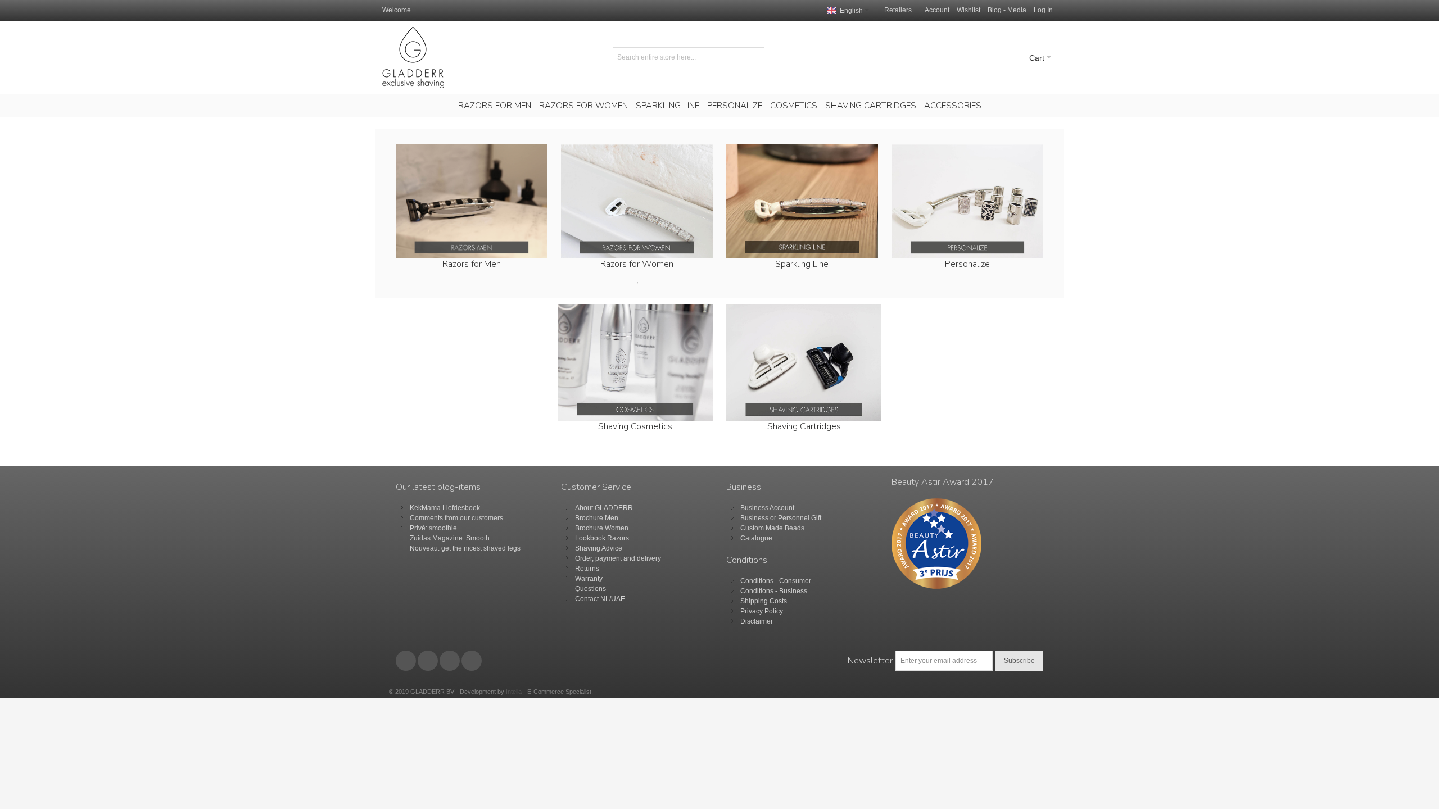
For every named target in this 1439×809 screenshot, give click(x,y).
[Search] (754, 57)
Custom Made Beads (772, 528)
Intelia (514, 691)
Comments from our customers (456, 518)
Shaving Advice (598, 548)
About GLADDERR (604, 508)
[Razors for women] (637, 201)
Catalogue (756, 538)
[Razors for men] (471, 201)
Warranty (589, 579)
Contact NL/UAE (600, 599)
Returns (587, 568)
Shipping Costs (763, 601)
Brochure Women (601, 528)
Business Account (767, 508)
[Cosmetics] (635, 309)
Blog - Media (1007, 10)
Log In (1043, 10)
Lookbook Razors (602, 538)
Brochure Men (596, 518)
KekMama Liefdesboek (445, 508)
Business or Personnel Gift (780, 518)
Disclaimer (756, 621)
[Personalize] (967, 201)
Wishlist (968, 10)
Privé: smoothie (433, 528)
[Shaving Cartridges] (803, 309)
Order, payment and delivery (618, 558)
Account (937, 10)
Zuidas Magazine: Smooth (450, 538)
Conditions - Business (773, 591)
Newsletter (870, 661)
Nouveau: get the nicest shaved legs (465, 548)
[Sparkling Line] (802, 201)
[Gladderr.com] (413, 57)
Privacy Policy (761, 611)
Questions (590, 589)
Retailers (898, 10)
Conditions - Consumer (775, 581)
